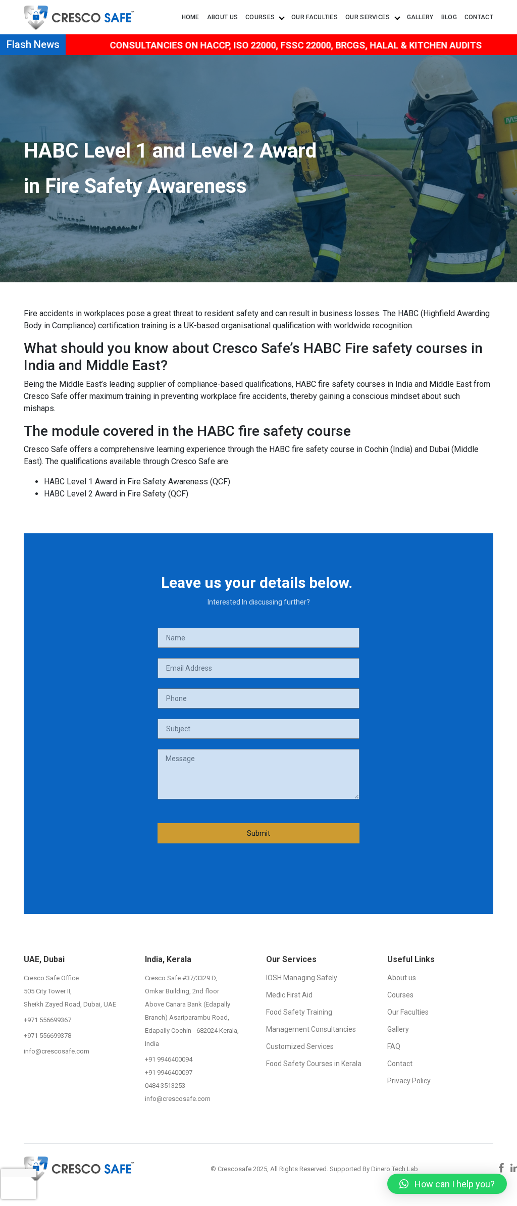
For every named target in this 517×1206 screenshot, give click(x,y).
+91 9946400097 (168, 1072)
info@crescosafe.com (56, 1051)
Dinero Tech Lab (394, 1169)
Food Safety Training (299, 1012)
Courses (262, 17)
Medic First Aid (289, 995)
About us (222, 17)
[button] (447, 1184)
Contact (478, 17)
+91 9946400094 (168, 1059)
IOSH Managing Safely (301, 978)
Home (190, 17)
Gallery (420, 17)
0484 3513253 (165, 1085)
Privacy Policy (409, 1081)
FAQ (393, 1046)
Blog (449, 17)
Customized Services (300, 1046)
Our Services (370, 17)
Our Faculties (314, 17)
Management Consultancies (311, 1029)
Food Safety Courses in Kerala (313, 1064)
